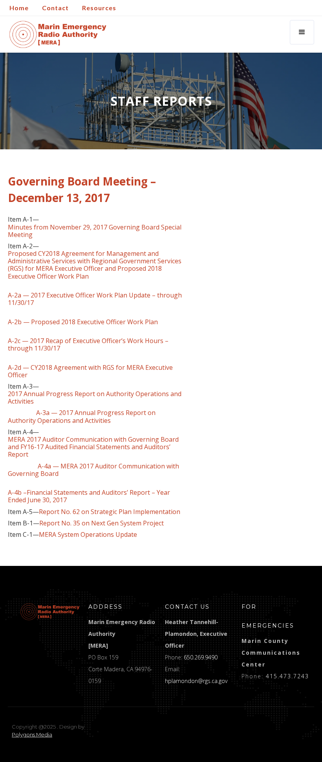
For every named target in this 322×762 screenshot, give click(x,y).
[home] (58, 34)
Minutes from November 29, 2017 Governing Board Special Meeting (94, 231)
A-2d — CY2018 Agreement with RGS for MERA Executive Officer (90, 371)
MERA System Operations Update (88, 534)
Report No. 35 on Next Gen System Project (101, 523)
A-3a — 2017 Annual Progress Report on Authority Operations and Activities (82, 416)
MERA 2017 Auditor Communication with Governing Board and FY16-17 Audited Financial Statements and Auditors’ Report (93, 447)
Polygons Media (32, 734)
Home (19, 7)
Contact (55, 7)
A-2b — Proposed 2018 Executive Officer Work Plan (83, 322)
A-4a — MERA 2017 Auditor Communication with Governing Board (93, 470)
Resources (99, 7)
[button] (302, 32)
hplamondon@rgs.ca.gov (196, 681)
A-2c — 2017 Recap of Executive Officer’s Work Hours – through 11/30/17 (88, 344)
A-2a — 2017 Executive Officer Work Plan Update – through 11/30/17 (95, 299)
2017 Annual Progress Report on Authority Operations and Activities (94, 397)
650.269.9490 (201, 657)
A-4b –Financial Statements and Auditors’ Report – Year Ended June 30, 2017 (89, 496)
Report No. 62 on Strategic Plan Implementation (109, 512)
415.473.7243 (287, 676)
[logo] (50, 612)
